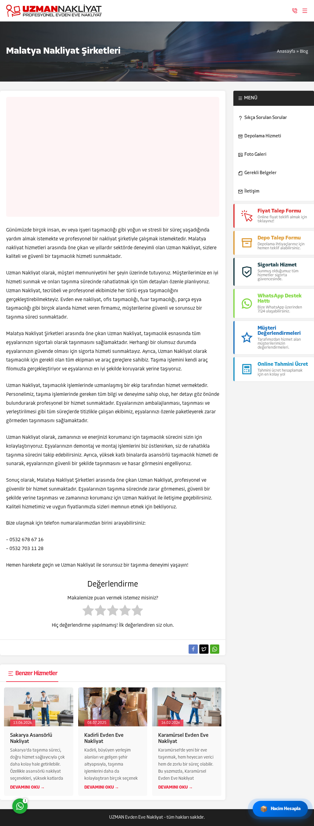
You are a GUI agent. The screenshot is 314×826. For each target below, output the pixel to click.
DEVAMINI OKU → (27, 787)
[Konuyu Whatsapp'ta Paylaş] (214, 649)
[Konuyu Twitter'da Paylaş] (204, 649)
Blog (304, 51)
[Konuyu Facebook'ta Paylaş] (193, 649)
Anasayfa (286, 51)
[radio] (88, 612)
